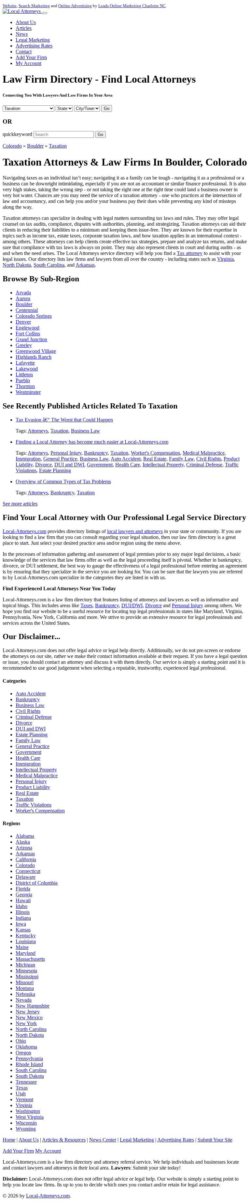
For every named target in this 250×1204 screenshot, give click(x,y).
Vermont (24, 1099)
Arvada (23, 292)
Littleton (24, 374)
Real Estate (154, 459)
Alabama (25, 836)
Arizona (24, 847)
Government (100, 464)
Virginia (225, 259)
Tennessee (26, 1082)
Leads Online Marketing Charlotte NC (132, 5)
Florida (23, 888)
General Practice (60, 459)
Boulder (35, 146)
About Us (26, 22)
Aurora (23, 298)
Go (106, 108)
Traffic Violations (33, 805)
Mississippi (27, 976)
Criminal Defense (204, 464)
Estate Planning (55, 470)
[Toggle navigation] (44, 13)
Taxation (58, 146)
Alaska (23, 842)
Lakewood (27, 368)
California (26, 859)
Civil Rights (208, 459)
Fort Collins (28, 333)
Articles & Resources (64, 1140)
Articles (24, 28)
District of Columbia (37, 883)
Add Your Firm (31, 57)
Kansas (23, 929)
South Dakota (30, 1076)
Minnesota (26, 970)
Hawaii (23, 900)
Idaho (21, 906)
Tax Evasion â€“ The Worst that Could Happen (64, 419)
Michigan (25, 965)
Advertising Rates (34, 45)
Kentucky (26, 935)
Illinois (23, 912)
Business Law (85, 431)
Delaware (25, 877)
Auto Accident (126, 459)
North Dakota (17, 265)
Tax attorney (189, 253)
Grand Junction (31, 339)
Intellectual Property (163, 464)
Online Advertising (75, 5)
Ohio (21, 1041)
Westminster (28, 392)
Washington (28, 1111)
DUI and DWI (69, 464)
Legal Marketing (33, 40)
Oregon (23, 1052)
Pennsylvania (29, 1058)
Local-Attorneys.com (24, 531)
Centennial (27, 310)
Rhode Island (29, 1064)
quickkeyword (17, 134)
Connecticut (28, 871)
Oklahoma (26, 1047)
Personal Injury (65, 453)
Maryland (25, 953)
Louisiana (26, 941)
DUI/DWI (132, 605)
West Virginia (30, 1117)
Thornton (25, 386)
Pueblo (23, 380)
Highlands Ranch (33, 357)
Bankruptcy (96, 453)
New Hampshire (32, 1006)
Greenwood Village (36, 351)
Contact (24, 51)
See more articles (20, 503)
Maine (22, 947)
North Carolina (31, 1029)
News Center (102, 1140)
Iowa (21, 924)
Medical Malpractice (204, 453)
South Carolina (49, 265)
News (22, 34)
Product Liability (33, 787)
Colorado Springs (34, 316)
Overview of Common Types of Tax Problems (63, 481)
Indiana (23, 918)
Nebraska (25, 994)
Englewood (27, 327)
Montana (25, 988)
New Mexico (29, 1017)
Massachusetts (30, 959)
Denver (23, 322)
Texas (22, 1087)
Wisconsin (26, 1123)
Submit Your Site (215, 1140)
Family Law (181, 459)
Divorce (43, 464)
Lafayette (25, 363)
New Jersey (28, 1011)
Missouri (25, 982)
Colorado (12, 146)
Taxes (86, 605)
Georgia (24, 894)
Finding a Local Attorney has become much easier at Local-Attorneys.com (92, 442)
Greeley (24, 345)
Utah (21, 1093)
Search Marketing (34, 5)
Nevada (24, 1000)
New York (26, 1023)
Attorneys (38, 431)
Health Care (127, 464)
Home (9, 1140)
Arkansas (85, 265)
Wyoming (26, 1128)
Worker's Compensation (155, 453)
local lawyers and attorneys (135, 531)
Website (10, 5)
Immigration (28, 459)
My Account (28, 63)
